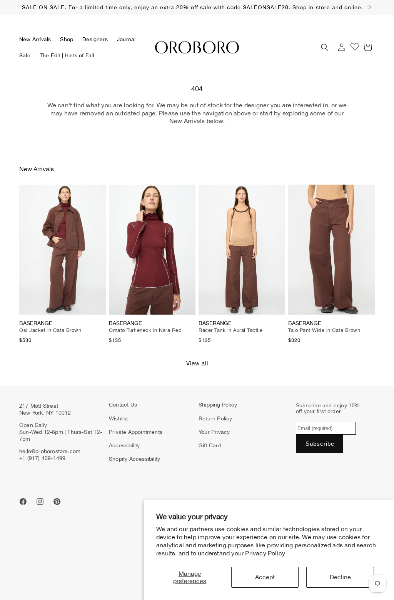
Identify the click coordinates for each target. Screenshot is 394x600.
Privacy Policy (265, 553)
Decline (340, 576)
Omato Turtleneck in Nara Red (145, 330)
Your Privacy (214, 432)
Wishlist (118, 418)
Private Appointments (135, 432)
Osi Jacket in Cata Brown (50, 330)
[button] (66, 39)
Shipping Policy (218, 405)
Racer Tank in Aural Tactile (231, 330)
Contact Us (123, 405)
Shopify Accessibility (134, 459)
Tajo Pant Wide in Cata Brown (324, 330)
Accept (265, 576)
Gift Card (210, 445)
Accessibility (124, 445)
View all (197, 363)
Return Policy (215, 418)
